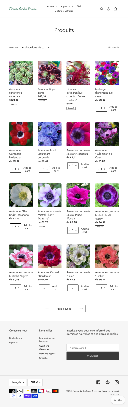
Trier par (13, 47)
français (16, 382)
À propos (13, 342)
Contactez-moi (16, 338)
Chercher (43, 358)
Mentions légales (47, 353)
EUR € (34, 382)
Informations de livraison (46, 339)
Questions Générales (44, 347)
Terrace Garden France (83, 391)
